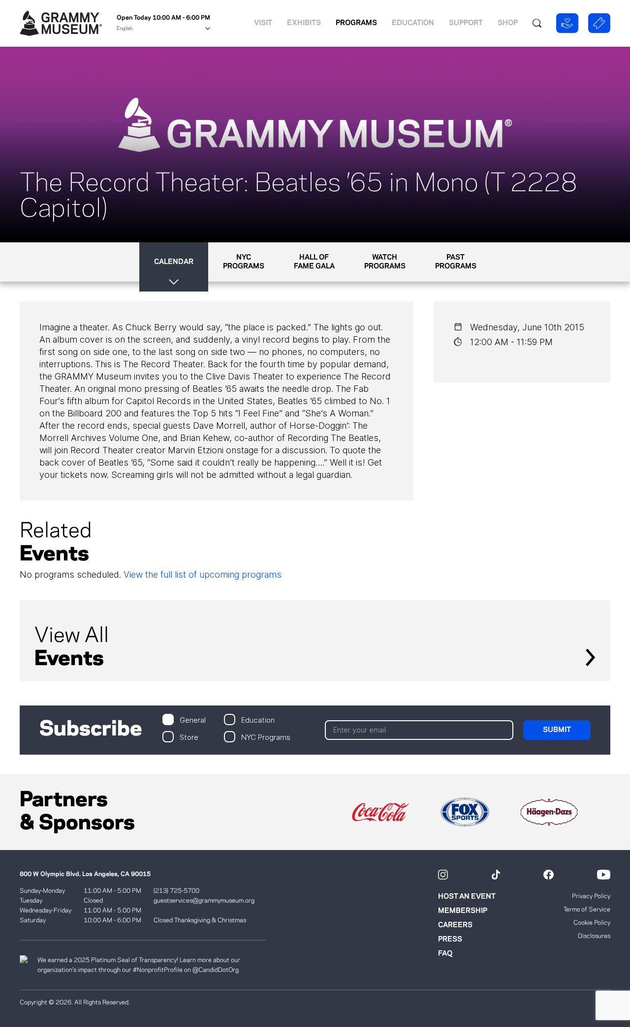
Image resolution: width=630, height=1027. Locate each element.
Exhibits (304, 23)
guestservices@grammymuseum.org (204, 901)
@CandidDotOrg (215, 970)
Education (413, 23)
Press (450, 939)
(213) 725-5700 (176, 891)
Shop (508, 23)
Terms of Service (587, 909)
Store (189, 737)
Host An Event (467, 896)
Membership (462, 911)
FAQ (445, 953)
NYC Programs (265, 737)
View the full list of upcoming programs (203, 574)
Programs (356, 23)
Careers (455, 925)
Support (466, 23)
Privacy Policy (591, 896)
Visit (263, 23)
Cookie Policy (591, 923)
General (193, 719)
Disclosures (594, 936)
